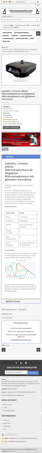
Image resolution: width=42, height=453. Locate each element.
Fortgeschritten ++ (7, 16)
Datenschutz (7, 426)
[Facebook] (16, 363)
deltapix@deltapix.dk (10, 119)
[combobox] (21, 19)
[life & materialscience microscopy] (21, 11)
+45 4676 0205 (8, 117)
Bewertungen (13, 301)
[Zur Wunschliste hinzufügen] (3, 149)
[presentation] (21, 157)
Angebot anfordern (11, 127)
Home (6, 47)
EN (6, 2)
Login (38, 6)
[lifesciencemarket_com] (26, 363)
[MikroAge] (21, 345)
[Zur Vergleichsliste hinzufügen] (6, 149)
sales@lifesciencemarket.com (21, 340)
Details (9, 156)
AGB (4, 429)
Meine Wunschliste (9, 411)
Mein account (7, 405)
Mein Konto (38, 2)
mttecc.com (13, 451)
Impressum (6, 423)
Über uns (6, 420)
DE (12, 2)
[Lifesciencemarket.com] (21, 363)
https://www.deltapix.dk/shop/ (13, 124)
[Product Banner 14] (21, 139)
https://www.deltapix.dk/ (11, 122)
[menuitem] (7, 32)
